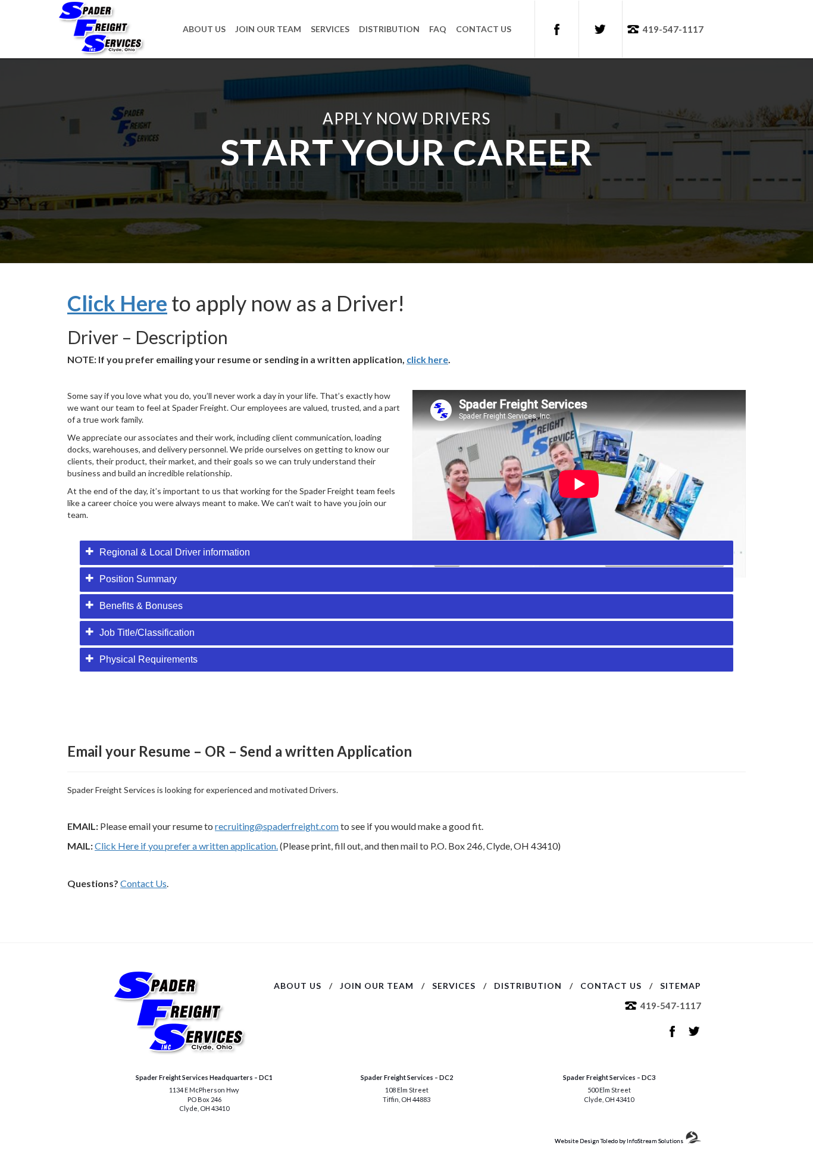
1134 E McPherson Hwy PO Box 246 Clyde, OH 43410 (204, 1099)
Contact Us (483, 29)
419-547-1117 (673, 29)
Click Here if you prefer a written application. (186, 845)
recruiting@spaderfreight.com (277, 826)
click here (427, 359)
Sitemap (680, 986)
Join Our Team (268, 29)
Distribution (389, 29)
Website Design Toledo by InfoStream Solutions (619, 1140)
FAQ (437, 29)
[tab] (406, 553)
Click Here (117, 303)
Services (330, 29)
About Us (204, 29)
